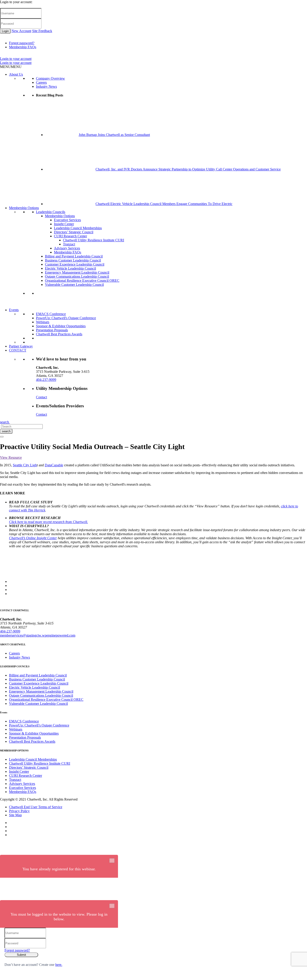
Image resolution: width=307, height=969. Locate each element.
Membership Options (24, 208)
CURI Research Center (70, 236)
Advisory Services (67, 248)
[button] (11, 67)
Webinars (42, 322)
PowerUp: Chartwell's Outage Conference (66, 318)
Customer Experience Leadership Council (74, 264)
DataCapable (54, 465)
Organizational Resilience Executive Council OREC (82, 280)
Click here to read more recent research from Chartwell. (48, 522)
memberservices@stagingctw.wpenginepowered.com (37, 635)
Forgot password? (21, 43)
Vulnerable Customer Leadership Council (74, 284)
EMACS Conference (51, 314)
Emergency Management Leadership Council (77, 272)
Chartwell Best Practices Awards (59, 334)
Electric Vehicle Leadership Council (70, 268)
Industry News (46, 86)
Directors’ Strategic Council (73, 232)
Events (14, 310)
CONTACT (17, 350)
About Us (16, 74)
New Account (21, 31)
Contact (41, 397)
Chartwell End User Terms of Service (35, 807)
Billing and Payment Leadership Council (74, 256)
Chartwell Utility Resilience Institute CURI (93, 240)
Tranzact (69, 244)
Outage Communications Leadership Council (77, 276)
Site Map (15, 815)
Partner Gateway (21, 346)
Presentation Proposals (52, 330)
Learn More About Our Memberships (62, 306)
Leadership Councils (50, 212)
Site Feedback (42, 31)
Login (5, 31)
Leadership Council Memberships (78, 228)
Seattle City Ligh (25, 465)
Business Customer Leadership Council (73, 260)
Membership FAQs (22, 47)
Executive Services (67, 220)
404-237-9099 (46, 380)
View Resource (11, 457)
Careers (41, 82)
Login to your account (15, 59)
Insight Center (64, 224)
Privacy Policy (19, 811)
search (6, 431)
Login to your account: (16, 2)
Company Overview (50, 78)
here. (58, 965)
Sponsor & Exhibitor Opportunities (61, 326)
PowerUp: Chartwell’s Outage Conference (39, 725)
